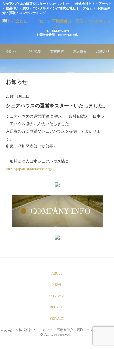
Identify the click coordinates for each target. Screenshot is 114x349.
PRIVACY (57, 318)
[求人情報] (57, 237)
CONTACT (57, 296)
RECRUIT (57, 307)
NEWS (57, 284)
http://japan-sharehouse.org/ (29, 169)
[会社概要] (57, 211)
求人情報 (80, 51)
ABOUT (57, 273)
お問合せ (102, 51)
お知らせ (11, 51)
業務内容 (57, 51)
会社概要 (34, 51)
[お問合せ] (57, 185)
